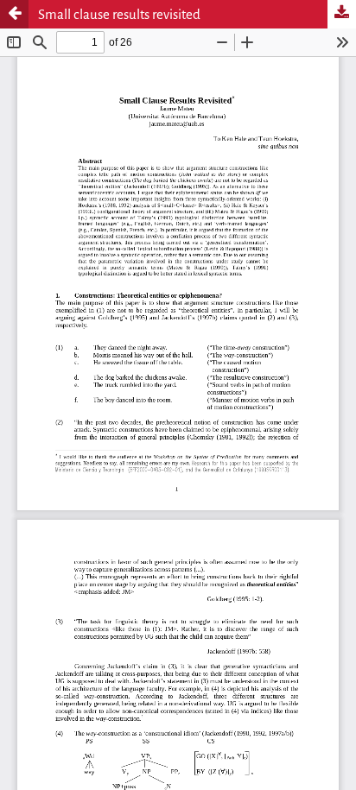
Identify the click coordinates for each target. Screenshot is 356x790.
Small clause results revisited (119, 14)
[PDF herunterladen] (341, 14)
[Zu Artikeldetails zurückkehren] (14, 14)
